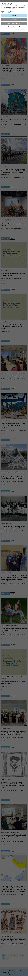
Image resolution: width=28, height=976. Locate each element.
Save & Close (14, 19)
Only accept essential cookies (14, 23)
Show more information (13, 27)
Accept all (14, 15)
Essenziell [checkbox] (5, 12)
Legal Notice (17, 30)
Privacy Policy (24, 30)
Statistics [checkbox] (12, 12)
